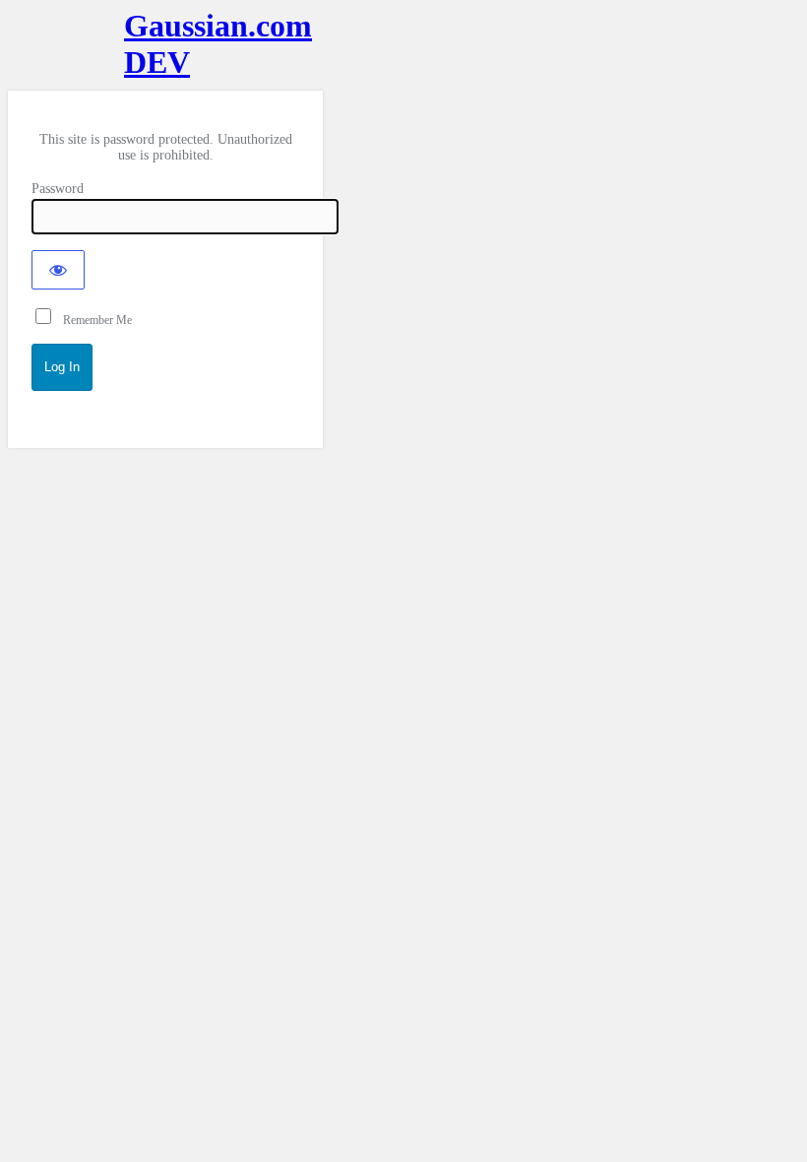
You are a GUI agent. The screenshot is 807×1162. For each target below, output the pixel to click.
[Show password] (58, 270)
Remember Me (93, 320)
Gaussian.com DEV (165, 44)
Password (57, 188)
